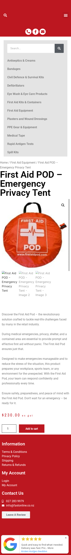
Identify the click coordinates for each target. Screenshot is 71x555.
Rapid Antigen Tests (20, 144)
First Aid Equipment (20, 110)
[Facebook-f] (35, 32)
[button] (5, 15)
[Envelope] (43, 32)
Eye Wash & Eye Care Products (27, 94)
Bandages (13, 69)
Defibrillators (15, 85)
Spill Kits (13, 152)
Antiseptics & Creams (21, 60)
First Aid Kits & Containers (24, 102)
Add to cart (31, 429)
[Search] (59, 48)
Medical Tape (16, 135)
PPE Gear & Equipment (22, 127)
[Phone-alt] (28, 32)
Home (4, 162)
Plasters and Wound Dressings (27, 119)
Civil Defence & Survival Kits (25, 77)
